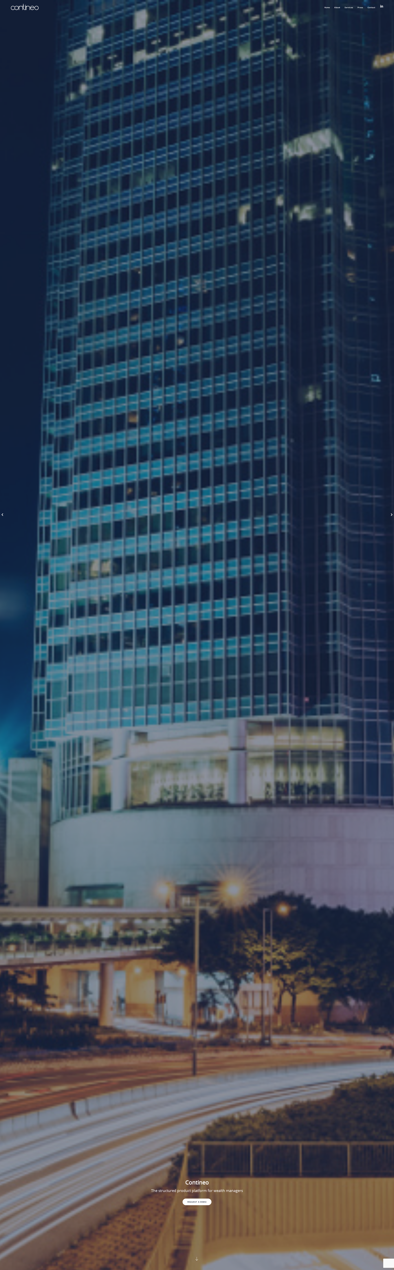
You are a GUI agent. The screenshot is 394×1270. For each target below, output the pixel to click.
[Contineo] (25, 7)
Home (327, 7)
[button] (197, 1259)
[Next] (393, 511)
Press (360, 7)
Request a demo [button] (197, 1202)
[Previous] (1, 511)
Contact (371, 7)
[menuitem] (328, 7)
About (337, 7)
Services (349, 7)
